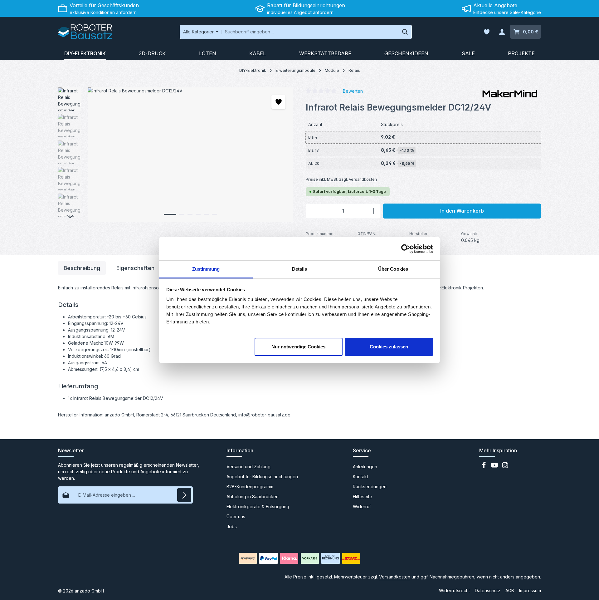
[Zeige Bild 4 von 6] (198, 214)
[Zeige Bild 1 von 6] (170, 214)
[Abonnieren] (184, 495)
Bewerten (353, 90)
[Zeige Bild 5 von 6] (206, 214)
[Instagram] (505, 467)
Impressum (530, 590)
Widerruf (362, 506)
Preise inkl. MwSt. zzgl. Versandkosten (341, 179)
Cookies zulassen (389, 346)
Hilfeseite (362, 496)
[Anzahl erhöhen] (374, 211)
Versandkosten (394, 576)
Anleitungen (365, 466)
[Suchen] (405, 32)
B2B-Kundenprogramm (249, 486)
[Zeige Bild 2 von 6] (181, 214)
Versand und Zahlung (248, 466)
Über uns (235, 516)
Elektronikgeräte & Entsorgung (257, 506)
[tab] (82, 268)
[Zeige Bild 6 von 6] (214, 214)
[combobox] (310, 32)
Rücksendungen (370, 486)
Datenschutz (487, 590)
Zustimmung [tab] (206, 269)
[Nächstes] (69, 217)
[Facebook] (484, 467)
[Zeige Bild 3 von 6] (189, 214)
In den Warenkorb (462, 211)
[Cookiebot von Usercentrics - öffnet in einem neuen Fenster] (405, 248)
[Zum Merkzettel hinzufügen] (278, 102)
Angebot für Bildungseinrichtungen (262, 476)
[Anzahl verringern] (312, 211)
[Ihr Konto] (502, 32)
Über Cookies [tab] (393, 269)
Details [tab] (299, 269)
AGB (509, 590)
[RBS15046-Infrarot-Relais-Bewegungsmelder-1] (190, 154)
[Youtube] (495, 467)
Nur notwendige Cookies (298, 346)
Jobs (231, 526)
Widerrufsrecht (454, 590)
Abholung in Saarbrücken (252, 496)
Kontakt (360, 476)
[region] (176, 154)
